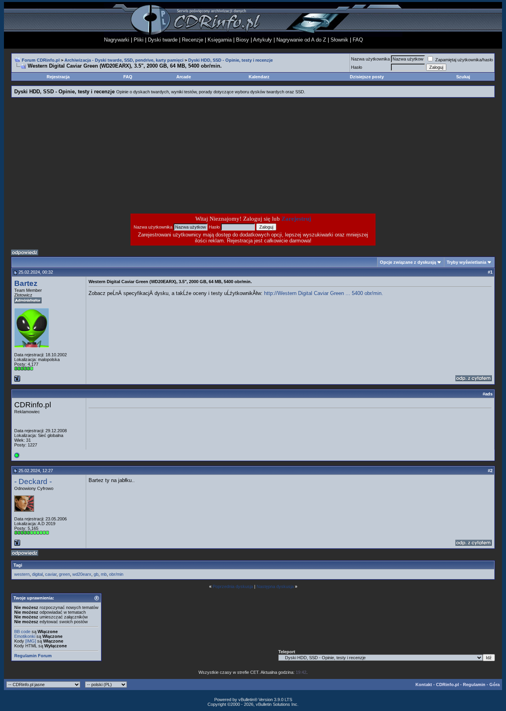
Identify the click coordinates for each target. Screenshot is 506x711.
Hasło (356, 67)
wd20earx (81, 574)
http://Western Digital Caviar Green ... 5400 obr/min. (323, 293)
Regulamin (474, 684)
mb (104, 574)
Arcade (183, 76)
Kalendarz (259, 76)
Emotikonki (24, 636)
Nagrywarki (116, 40)
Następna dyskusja (275, 586)
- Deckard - (33, 481)
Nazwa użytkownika (370, 59)
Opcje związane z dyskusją (408, 262)
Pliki (138, 40)
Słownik (339, 40)
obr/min (116, 574)
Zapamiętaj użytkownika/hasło (463, 59)
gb (96, 574)
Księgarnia (220, 40)
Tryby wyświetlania (466, 262)
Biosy (242, 40)
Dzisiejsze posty (367, 76)
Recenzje (192, 40)
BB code (22, 631)
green (64, 574)
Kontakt (423, 684)
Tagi (17, 565)
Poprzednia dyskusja (233, 586)
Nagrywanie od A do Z (301, 40)
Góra (494, 684)
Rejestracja (58, 76)
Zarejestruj (296, 219)
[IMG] (30, 641)
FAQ (358, 40)
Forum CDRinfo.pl (41, 60)
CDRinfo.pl (447, 684)
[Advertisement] (189, 155)
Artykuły (262, 40)
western (22, 574)
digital (37, 574)
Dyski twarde (162, 40)
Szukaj (463, 76)
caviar (51, 574)
